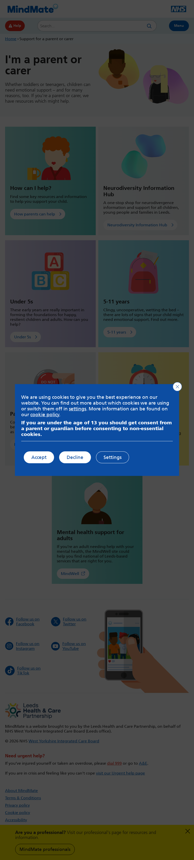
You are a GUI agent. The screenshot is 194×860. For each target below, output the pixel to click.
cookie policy (44, 414)
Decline (75, 457)
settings (77, 409)
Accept (38, 457)
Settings (113, 457)
